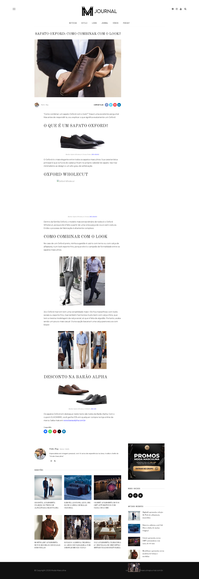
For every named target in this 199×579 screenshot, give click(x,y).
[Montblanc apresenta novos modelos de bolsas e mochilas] (48, 527)
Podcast (126, 23)
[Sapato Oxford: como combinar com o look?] (77, 68)
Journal (104, 23)
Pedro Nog (44, 105)
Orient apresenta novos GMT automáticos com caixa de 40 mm (106, 505)
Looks (94, 23)
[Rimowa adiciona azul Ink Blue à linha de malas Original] (78, 487)
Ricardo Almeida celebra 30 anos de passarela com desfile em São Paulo (77, 545)
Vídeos (115, 23)
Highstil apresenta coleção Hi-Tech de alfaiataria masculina (46, 505)
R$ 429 (93, 409)
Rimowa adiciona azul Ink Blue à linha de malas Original (77, 505)
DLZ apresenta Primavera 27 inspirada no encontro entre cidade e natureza (107, 545)
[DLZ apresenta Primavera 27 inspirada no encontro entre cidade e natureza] (107, 527)
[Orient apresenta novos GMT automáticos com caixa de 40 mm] (107, 487)
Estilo (84, 23)
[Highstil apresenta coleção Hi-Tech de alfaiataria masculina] (48, 487)
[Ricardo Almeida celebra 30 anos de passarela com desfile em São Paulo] (78, 527)
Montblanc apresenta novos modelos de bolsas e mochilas (47, 545)
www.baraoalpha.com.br (74, 420)
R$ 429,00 (95, 154)
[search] (185, 9)
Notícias (73, 23)
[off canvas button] (14, 9)
